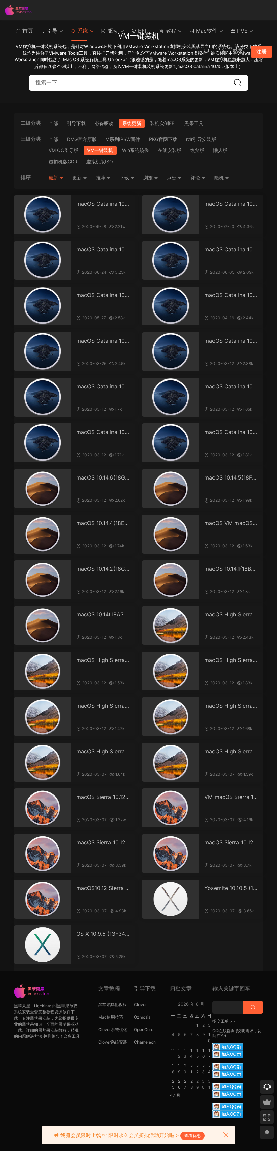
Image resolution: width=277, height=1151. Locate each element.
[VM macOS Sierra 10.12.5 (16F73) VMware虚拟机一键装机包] (170, 807)
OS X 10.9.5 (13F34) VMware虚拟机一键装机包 (103, 933)
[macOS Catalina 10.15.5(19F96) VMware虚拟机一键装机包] (42, 306)
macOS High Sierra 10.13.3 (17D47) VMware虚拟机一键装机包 (102, 705)
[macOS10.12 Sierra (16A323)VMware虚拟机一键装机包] (42, 899)
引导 (51, 30)
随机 (219, 177)
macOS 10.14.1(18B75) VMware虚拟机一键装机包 (229, 568)
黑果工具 (193, 123)
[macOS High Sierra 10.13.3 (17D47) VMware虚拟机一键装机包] (42, 716)
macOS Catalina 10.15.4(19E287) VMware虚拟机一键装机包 (230, 295)
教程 (170, 30)
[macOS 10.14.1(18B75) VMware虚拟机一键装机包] (170, 579)
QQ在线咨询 (223, 1030)
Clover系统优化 (112, 1029)
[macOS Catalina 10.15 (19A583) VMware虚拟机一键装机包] (170, 442)
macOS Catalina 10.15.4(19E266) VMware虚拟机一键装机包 (102, 340)
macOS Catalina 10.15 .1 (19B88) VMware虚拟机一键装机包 (230, 386)
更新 (77, 177)
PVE (241, 30)
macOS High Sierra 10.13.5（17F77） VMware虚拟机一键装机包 (102, 660)
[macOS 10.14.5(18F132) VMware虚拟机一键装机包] (170, 488)
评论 (196, 177)
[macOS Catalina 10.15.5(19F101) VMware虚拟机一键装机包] (170, 260)
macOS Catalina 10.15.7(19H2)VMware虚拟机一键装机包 (102, 203)
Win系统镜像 (135, 150)
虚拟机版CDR (63, 161)
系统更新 (131, 123)
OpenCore (143, 1029)
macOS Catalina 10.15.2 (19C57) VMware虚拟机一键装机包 (102, 386)
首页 (27, 30)
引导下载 (76, 123)
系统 (82, 30)
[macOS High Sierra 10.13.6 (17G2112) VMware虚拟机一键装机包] (170, 625)
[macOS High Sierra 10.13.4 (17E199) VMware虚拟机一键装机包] (170, 671)
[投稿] (206, 51)
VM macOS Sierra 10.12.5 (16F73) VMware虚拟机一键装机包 (231, 796)
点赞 (172, 177)
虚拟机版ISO (99, 161)
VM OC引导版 (63, 150)
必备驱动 (104, 123)
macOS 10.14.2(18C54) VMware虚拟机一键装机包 (102, 568)
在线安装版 (169, 150)
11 (173, 1050)
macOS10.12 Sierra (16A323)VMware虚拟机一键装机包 (103, 888)
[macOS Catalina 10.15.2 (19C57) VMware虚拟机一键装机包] (42, 397)
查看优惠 (192, 1135)
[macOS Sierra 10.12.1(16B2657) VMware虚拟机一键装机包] (170, 853)
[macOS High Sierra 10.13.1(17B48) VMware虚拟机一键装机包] (42, 762)
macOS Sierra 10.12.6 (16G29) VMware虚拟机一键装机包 (101, 796)
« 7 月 (175, 1095)
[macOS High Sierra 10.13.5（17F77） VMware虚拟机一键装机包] (42, 671)
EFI (141, 30)
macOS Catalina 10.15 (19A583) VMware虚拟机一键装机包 (230, 431)
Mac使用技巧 (110, 1017)
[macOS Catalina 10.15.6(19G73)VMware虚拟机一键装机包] (170, 214)
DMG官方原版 (82, 139)
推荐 (101, 177)
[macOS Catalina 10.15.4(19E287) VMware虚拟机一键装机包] (170, 306)
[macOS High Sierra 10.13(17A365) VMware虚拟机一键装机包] (170, 762)
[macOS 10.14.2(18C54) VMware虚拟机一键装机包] (42, 579)
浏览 (148, 177)
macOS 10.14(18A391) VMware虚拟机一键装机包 (101, 614)
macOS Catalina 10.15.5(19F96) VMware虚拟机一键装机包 (102, 295)
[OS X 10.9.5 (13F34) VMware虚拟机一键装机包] (42, 944)
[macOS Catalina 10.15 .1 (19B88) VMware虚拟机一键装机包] (170, 397)
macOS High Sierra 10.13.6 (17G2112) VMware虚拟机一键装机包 (230, 614)
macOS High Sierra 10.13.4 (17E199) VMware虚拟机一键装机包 (230, 660)
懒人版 (220, 150)
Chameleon (145, 1042)
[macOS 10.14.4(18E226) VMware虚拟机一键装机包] (42, 534)
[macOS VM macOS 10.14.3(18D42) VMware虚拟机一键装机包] (170, 534)
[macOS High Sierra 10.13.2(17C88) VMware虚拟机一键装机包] (170, 716)
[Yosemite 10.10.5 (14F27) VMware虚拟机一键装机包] (170, 899)
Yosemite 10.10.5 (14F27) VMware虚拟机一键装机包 (230, 888)
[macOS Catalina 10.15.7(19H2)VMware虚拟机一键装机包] (42, 214)
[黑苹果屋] (20, 10)
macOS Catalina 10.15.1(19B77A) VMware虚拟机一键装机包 (102, 431)
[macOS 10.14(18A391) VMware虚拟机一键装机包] (42, 625)
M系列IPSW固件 (122, 139)
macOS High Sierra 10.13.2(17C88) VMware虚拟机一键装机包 (230, 705)
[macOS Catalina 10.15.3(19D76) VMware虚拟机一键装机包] (170, 351)
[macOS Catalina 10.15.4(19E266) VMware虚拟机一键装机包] (42, 351)
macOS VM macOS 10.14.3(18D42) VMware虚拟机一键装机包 (230, 523)
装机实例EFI (163, 123)
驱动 (112, 30)
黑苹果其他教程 (112, 1004)
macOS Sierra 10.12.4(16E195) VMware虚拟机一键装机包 (101, 842)
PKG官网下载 (163, 139)
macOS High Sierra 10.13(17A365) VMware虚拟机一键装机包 (230, 751)
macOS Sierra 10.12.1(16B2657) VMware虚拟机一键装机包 (230, 842)
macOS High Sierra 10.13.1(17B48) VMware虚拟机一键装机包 (102, 751)
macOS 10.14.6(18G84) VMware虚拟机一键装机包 (102, 477)
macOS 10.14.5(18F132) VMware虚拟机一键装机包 (231, 477)
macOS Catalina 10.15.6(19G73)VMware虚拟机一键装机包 (230, 203)
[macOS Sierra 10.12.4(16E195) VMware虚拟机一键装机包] (42, 853)
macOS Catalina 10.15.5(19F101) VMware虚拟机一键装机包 (230, 249)
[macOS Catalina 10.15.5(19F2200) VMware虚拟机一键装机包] (42, 260)
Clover (140, 1004)
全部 (53, 123)
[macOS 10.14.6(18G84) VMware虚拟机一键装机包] (42, 488)
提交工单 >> (223, 1021)
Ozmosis (142, 1017)
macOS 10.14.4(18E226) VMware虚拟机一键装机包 (102, 523)
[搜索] (221, 51)
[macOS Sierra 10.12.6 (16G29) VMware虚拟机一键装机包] (42, 807)
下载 (125, 177)
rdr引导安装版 (201, 139)
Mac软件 (206, 30)
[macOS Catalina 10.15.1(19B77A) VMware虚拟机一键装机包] (42, 442)
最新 (54, 177)
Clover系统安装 (112, 1042)
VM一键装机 (100, 150)
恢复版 (197, 150)
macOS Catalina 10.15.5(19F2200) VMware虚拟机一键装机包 (102, 249)
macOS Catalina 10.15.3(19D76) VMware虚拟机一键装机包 (230, 340)
